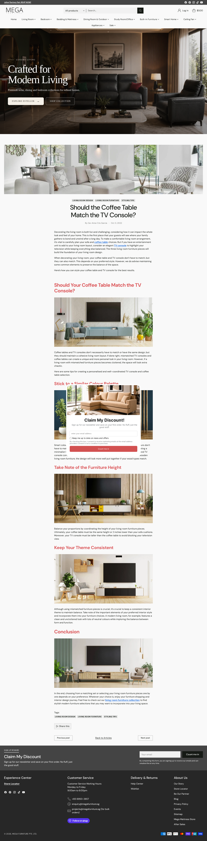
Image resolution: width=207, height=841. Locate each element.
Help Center (137, 783)
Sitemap (178, 814)
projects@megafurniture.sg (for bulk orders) (90, 811)
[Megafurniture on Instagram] (193, 3)
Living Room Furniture (107, 200)
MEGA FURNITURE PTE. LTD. (24, 834)
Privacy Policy (181, 804)
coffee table (101, 242)
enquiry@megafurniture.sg (85, 804)
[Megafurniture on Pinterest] (189, 3)
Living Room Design (83, 200)
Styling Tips (128, 200)
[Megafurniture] (14, 10)
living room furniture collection (122, 700)
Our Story (179, 783)
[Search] (140, 11)
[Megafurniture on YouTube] (201, 3)
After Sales (179, 824)
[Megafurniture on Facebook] (185, 3)
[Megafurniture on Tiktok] (197, 3)
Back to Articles (103, 737)
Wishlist (135, 788)
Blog (176, 798)
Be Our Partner (181, 793)
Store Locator (181, 788)
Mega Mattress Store (184, 819)
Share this (64, 726)
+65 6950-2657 (80, 798)
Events (177, 809)
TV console (120, 245)
